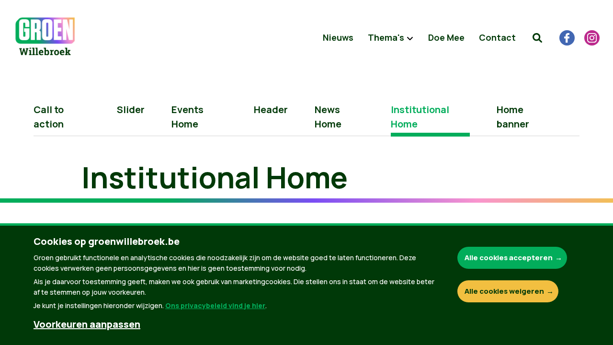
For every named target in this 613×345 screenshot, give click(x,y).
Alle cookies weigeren (504, 291)
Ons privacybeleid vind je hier (215, 305)
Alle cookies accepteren (509, 258)
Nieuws (338, 37)
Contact (497, 37)
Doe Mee (446, 37)
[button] (537, 38)
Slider (131, 109)
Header (271, 109)
